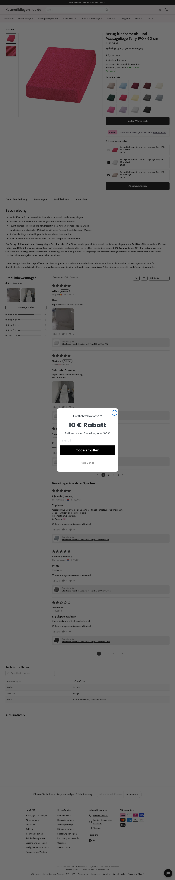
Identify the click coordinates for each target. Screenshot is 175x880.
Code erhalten (87, 450)
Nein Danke (87, 463)
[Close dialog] (114, 412)
